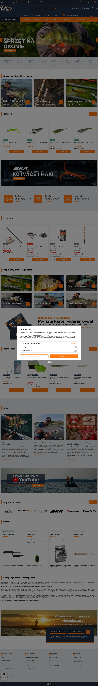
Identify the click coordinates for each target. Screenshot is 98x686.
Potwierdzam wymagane (34, 356)
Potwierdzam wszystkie (64, 356)
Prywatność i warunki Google (26, 336)
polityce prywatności (37, 335)
